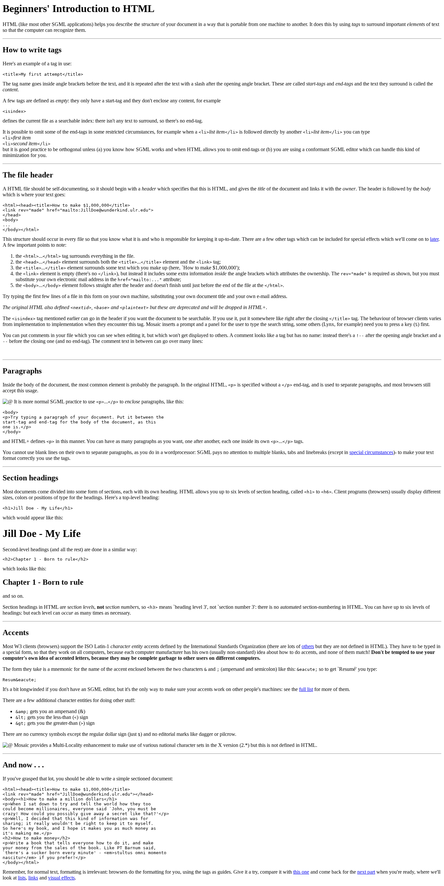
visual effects (61, 877)
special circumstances (371, 452)
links (33, 877)
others (308, 646)
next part (366, 872)
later (434, 239)
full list (306, 689)
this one (301, 872)
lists (22, 877)
